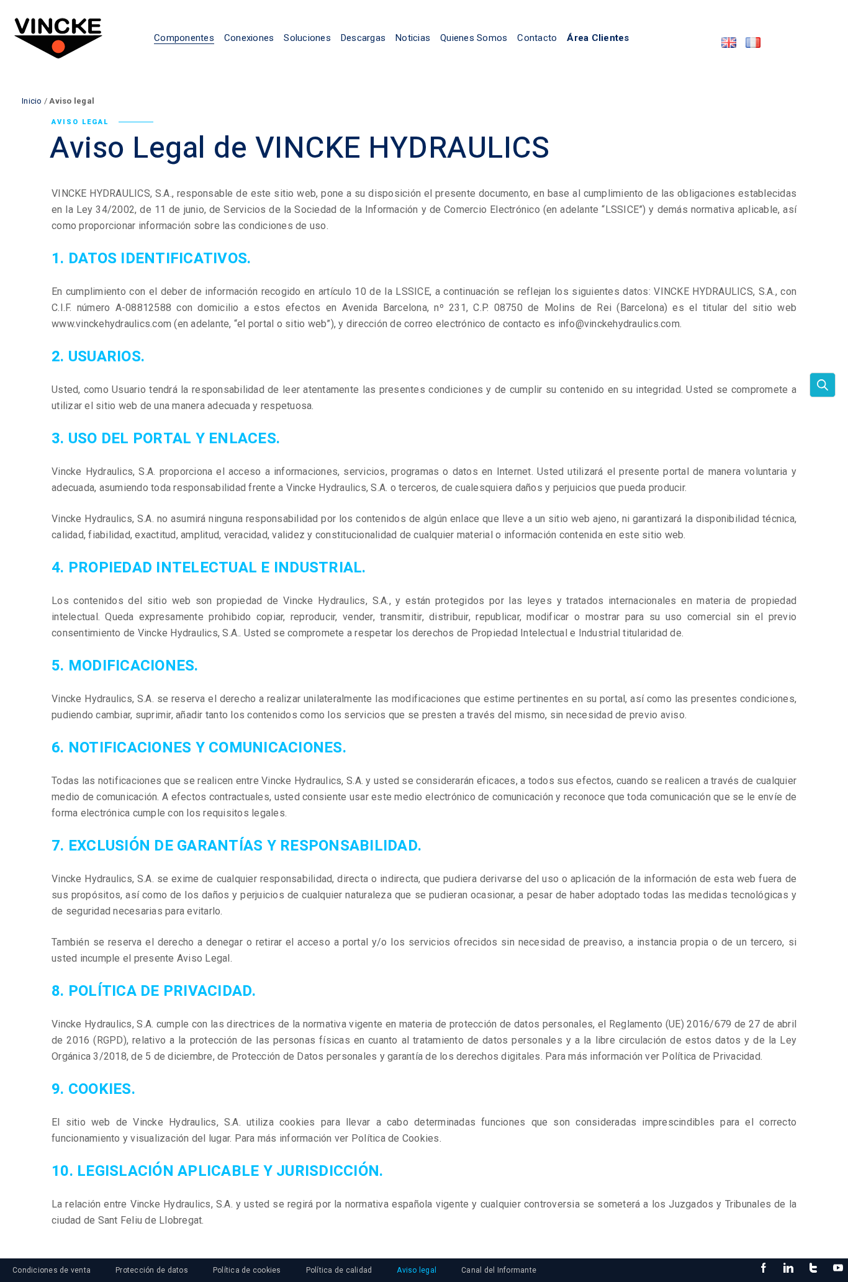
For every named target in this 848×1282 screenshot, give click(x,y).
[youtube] (838, 1268)
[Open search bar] (822, 384)
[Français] (753, 42)
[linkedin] (788, 1268)
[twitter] (813, 1268)
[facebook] (764, 1268)
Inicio (32, 101)
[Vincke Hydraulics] (58, 37)
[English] (728, 42)
